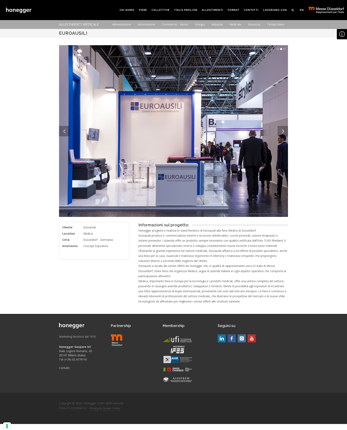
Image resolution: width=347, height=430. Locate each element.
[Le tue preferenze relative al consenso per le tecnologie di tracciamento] (7, 426)
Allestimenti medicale (79, 24)
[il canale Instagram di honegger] (242, 338)
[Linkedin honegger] (222, 338)
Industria (217, 24)
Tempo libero (276, 24)
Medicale (235, 24)
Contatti (64, 368)
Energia (200, 24)
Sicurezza (254, 24)
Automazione (146, 24)
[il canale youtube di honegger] (252, 338)
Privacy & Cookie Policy (104, 408)
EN (302, 10)
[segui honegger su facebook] (232, 338)
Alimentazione (121, 24)
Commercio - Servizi (175, 24)
